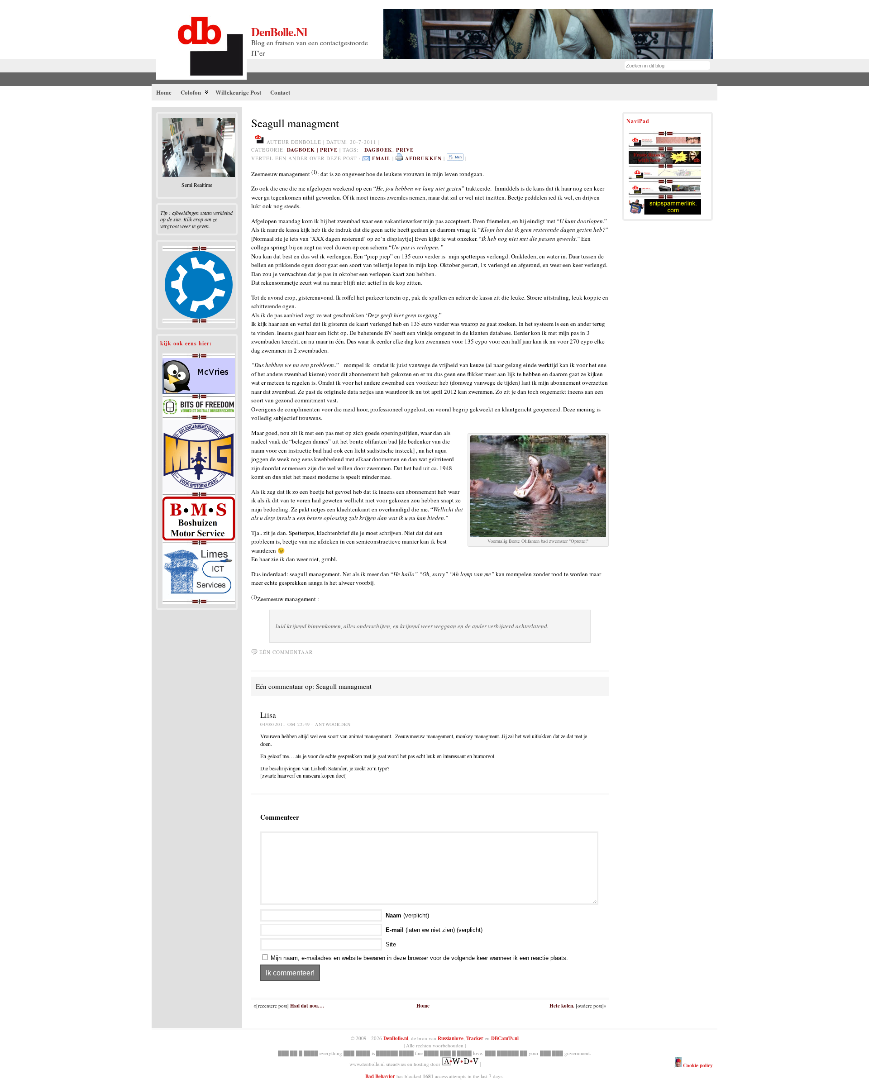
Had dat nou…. (307, 1005)
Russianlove (450, 1038)
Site (391, 944)
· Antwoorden (331, 724)
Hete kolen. (561, 1005)
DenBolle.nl (279, 31)
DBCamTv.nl (505, 1038)
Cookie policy (697, 1065)
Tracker (474, 1038)
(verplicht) (407, 915)
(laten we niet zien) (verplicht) (434, 930)
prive (329, 149)
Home (423, 1005)
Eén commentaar (286, 652)
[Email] (366, 158)
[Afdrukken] (399, 158)
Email (381, 158)
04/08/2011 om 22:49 (285, 724)
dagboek (378, 149)
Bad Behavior (380, 1076)
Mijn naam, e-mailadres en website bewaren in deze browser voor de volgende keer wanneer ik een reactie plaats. (419, 958)
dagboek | (303, 149)
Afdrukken (423, 158)
